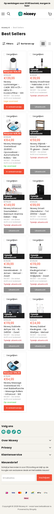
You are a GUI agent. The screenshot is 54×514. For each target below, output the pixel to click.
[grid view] (43, 44)
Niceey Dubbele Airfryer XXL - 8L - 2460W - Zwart (12, 329)
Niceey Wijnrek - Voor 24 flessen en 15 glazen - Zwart (40, 146)
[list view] (49, 44)
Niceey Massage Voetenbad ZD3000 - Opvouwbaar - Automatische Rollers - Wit (12, 150)
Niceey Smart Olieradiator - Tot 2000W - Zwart (39, 211)
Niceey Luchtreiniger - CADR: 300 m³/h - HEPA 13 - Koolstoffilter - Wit (14, 87)
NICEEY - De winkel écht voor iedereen (12, 96)
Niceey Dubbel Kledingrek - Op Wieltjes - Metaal (39, 329)
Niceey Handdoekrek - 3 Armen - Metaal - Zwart (13, 271)
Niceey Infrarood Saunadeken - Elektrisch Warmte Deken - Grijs (13, 212)
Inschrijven (44, 477)
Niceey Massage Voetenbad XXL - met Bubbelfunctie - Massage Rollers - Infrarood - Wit (14, 388)
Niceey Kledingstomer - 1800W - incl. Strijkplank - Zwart (39, 271)
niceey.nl (5, 28)
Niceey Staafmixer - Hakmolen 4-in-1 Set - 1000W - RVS (40, 84)
